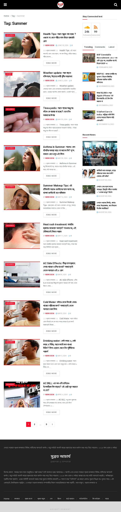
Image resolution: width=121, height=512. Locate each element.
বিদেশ (59, 498)
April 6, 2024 (62, 394)
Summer (21, 16)
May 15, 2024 (62, 197)
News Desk (49, 45)
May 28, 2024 (62, 158)
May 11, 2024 (62, 236)
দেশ (51, 498)
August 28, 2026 (92, 162)
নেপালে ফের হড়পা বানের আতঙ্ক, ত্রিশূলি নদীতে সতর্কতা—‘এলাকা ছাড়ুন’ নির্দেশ (107, 189)
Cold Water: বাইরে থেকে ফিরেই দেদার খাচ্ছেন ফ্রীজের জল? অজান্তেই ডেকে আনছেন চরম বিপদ (59, 306)
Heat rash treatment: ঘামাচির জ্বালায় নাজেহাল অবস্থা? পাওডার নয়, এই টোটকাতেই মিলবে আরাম (59, 228)
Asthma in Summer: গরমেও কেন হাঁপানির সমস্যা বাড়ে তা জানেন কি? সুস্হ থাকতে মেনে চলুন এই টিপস (59, 150)
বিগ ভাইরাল (96, 498)
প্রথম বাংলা (28, 498)
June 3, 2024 (62, 80)
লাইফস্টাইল (10, 35)
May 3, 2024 (61, 356)
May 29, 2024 (62, 119)
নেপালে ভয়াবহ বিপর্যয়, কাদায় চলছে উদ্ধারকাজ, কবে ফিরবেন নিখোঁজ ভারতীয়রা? (107, 205)
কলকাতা (8, 74)
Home (6, 16)
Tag (13, 16)
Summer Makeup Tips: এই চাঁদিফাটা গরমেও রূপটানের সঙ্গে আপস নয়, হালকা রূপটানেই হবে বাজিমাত (59, 189)
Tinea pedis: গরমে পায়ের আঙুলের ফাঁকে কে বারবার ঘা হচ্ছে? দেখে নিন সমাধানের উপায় (58, 112)
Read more (51, 63)
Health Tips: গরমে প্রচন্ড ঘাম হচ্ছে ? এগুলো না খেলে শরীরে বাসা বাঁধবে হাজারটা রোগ (59, 38)
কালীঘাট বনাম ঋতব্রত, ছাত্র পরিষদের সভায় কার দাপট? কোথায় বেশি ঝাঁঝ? (106, 173)
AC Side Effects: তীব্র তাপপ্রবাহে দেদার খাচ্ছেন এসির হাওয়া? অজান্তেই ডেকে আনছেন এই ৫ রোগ (59, 267)
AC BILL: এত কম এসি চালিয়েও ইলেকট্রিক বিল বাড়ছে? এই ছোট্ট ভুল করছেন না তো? (60, 387)
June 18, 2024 (62, 45)
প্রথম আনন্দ (41, 498)
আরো (107, 498)
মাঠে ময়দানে (70, 498)
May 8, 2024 (61, 274)
